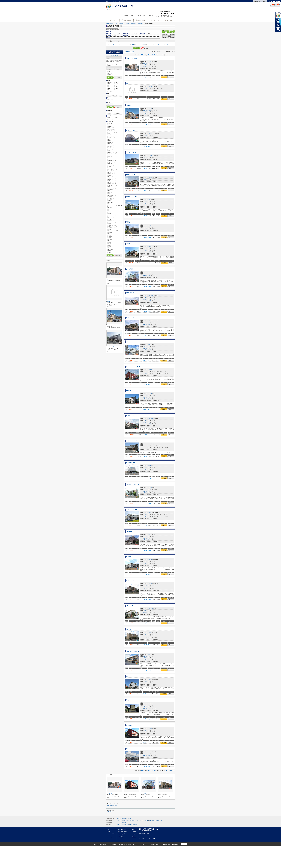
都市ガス (110, 250)
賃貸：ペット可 (121, 833)
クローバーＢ (129, 748)
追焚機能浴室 (111, 189)
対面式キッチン (112, 186)
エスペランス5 (129, 676)
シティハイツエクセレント (132, 484)
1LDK (117, 83)
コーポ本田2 (129, 725)
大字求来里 (151, 820)
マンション (115, 64)
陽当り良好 (111, 127)
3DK (109, 88)
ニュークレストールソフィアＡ (133, 366)
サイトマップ (109, 837)
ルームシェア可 (112, 153)
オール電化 (111, 170)
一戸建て (110, 65)
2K (108, 85)
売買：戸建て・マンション (124, 835)
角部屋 (110, 242)
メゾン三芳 (128, 105)
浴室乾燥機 (111, 190)
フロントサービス (112, 226)
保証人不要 (111, 133)
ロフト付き (111, 163)
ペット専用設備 (112, 124)
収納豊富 (110, 207)
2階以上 (110, 233)
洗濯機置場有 (111, 179)
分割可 (110, 139)
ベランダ (110, 166)
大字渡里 (150, 133)
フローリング (111, 162)
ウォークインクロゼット (113, 203)
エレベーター (111, 172)
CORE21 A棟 (129, 605)
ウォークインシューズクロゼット (114, 206)
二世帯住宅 (111, 145)
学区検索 (134, 831)
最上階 (110, 239)
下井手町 (150, 108)
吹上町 (149, 751)
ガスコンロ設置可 (112, 152)
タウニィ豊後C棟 (130, 292)
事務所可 (110, 135)
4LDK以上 (110, 91)
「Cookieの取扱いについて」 (165, 844)
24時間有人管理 (112, 225)
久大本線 (145, 63)
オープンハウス (112, 149)
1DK (109, 83)
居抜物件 (110, 248)
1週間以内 (118, 113)
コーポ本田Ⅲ (129, 556)
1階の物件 (110, 235)
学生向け (110, 155)
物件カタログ (109, 838)
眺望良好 (110, 143)
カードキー (111, 147)
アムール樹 (128, 390)
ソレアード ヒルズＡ (131, 509)
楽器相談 (110, 126)
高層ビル (110, 245)
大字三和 (150, 61)
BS (109, 210)
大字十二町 (150, 295)
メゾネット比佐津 (110, 346)
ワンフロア (111, 243)
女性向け (110, 157)
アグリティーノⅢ (130, 174)
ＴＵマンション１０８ (131, 196)
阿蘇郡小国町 (123, 818)
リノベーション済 (112, 132)
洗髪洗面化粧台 (112, 195)
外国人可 (110, 150)
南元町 (161, 820)
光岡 (134, 44)
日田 (145, 44)
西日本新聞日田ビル (131, 462)
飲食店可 (110, 246)
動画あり (118, 117)
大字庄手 (150, 177)
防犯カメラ (111, 223)
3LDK (117, 88)
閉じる (184, 844)
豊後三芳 (157, 44)
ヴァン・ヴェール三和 (131, 58)
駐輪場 (110, 175)
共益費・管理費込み (112, 74)
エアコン (110, 199)
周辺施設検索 (134, 837)
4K (108, 89)
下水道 (110, 252)
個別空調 (110, 249)
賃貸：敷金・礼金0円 (122, 831)
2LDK (109, 86)
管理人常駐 (111, 142)
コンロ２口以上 (112, 182)
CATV (110, 212)
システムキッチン (112, 185)
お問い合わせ (134, 829)
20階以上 (110, 237)
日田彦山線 (145, 275)
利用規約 (108, 835)
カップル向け (111, 156)
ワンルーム (110, 82)
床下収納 (110, 202)
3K (116, 86)
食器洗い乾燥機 (112, 183)
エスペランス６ (130, 580)
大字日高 (146, 820)
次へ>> (170, 55)
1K (116, 82)
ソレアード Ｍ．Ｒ (131, 152)
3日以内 (109, 113)
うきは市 (129, 818)
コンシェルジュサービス (113, 230)
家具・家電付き (112, 178)
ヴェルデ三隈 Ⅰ (130, 269)
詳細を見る (164, 77)
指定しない (110, 111)
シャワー (110, 196)
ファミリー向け (112, 159)
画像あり (110, 117)
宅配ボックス (111, 219)
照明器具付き (111, 173)
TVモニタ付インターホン (114, 217)
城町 (149, 199)
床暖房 (110, 200)
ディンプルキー (112, 222)
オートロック (111, 216)
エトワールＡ (129, 83)
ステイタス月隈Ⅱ (130, 130)
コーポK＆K (129, 531)
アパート (110, 64)
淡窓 (149, 534)
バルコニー (111, 167)
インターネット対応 (113, 215)
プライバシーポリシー (111, 833)
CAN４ (128, 341)
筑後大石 (112, 44)
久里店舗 (128, 222)
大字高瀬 (157, 820)
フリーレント (111, 146)
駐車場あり (111, 232)
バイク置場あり (112, 176)
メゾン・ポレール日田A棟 (132, 651)
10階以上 (110, 236)
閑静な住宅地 (111, 129)
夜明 (122, 44)
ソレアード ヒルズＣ (131, 441)
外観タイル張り (112, 180)
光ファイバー (111, 213)
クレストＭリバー (130, 317)
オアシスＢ (128, 243)
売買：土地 (120, 837)
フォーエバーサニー (131, 629)
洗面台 (110, 193)
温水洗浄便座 (111, 192)
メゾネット (111, 165)
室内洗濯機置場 (112, 160)
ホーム (107, 829)
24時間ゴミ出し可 (112, 227)
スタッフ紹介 (134, 833)
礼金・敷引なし (111, 73)
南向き (110, 240)
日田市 (147, 61)
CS (109, 209)
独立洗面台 (111, 198)
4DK (116, 89)
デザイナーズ (111, 130)
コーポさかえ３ (130, 415)
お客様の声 (134, 835)
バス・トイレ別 (112, 188)
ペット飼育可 (111, 123)
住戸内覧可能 (111, 229)
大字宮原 (141, 820)
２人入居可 (111, 136)
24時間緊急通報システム (114, 220)
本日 (117, 111)
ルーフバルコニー (112, 169)
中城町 (149, 465)
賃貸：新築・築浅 (122, 829)
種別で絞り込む (114, 55)
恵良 (167, 44)
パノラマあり (110, 119)
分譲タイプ (111, 140)
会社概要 (108, 831)
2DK (116, 85)
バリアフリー (111, 137)
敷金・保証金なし (111, 71)
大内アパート (129, 700)
